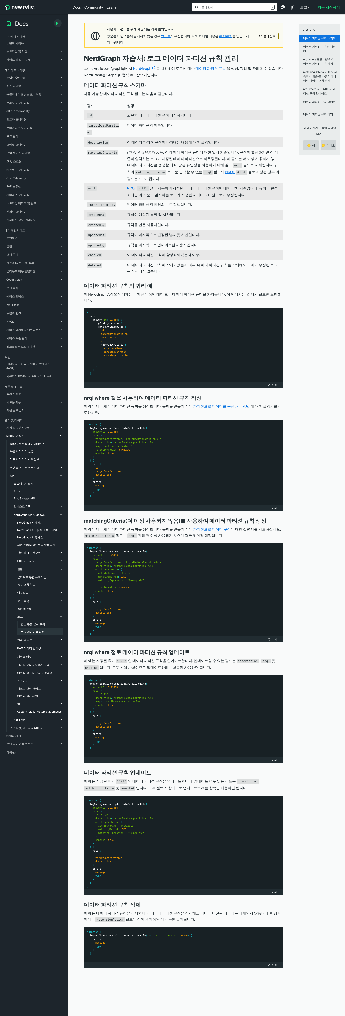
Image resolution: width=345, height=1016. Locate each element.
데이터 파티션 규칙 (210, 68)
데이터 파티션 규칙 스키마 (319, 38)
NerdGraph (142, 68)
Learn (111, 7)
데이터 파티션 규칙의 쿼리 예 (319, 48)
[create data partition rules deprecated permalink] (269, 520)
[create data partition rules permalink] (205, 398)
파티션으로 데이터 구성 (212, 529)
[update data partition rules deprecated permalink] (155, 772)
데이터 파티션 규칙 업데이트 (319, 104)
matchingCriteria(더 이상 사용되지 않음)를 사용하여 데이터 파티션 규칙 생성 (320, 76)
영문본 (166, 36)
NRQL (230, 171)
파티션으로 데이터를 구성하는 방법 (221, 406)
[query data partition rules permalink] (156, 285)
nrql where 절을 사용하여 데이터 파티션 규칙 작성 (318, 61)
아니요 (328, 145)
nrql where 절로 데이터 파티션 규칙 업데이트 (319, 91)
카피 (274, 385)
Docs (77, 7)
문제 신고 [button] (269, 36)
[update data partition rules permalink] (193, 652)
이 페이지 (225, 36)
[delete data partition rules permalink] (144, 904)
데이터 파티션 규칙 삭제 (318, 114)
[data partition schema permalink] (149, 85)
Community (93, 7)
